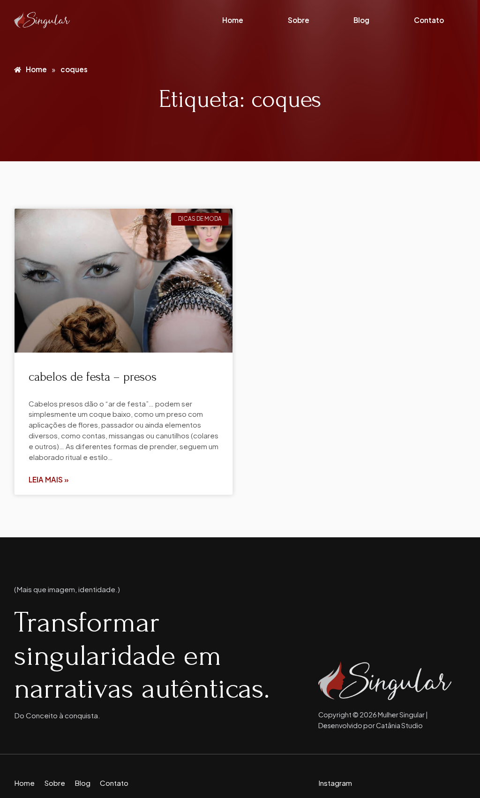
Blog (361, 19)
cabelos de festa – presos (93, 377)
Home (232, 19)
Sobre (298, 19)
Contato (429, 19)
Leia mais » (49, 479)
